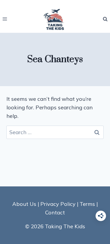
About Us (24, 204)
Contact (55, 212)
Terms (87, 204)
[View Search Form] (105, 19)
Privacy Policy (58, 204)
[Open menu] (5, 19)
